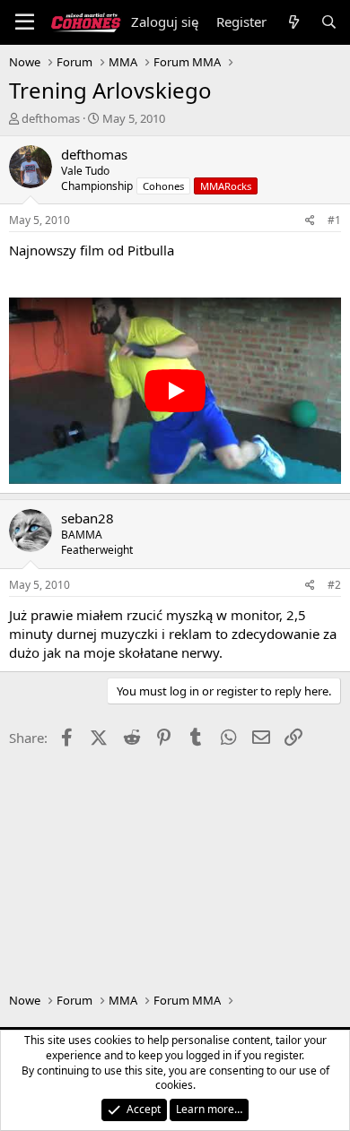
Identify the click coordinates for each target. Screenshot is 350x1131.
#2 (334, 584)
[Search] (328, 22)
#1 (334, 220)
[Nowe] (293, 22)
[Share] (310, 221)
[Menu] (25, 22)
